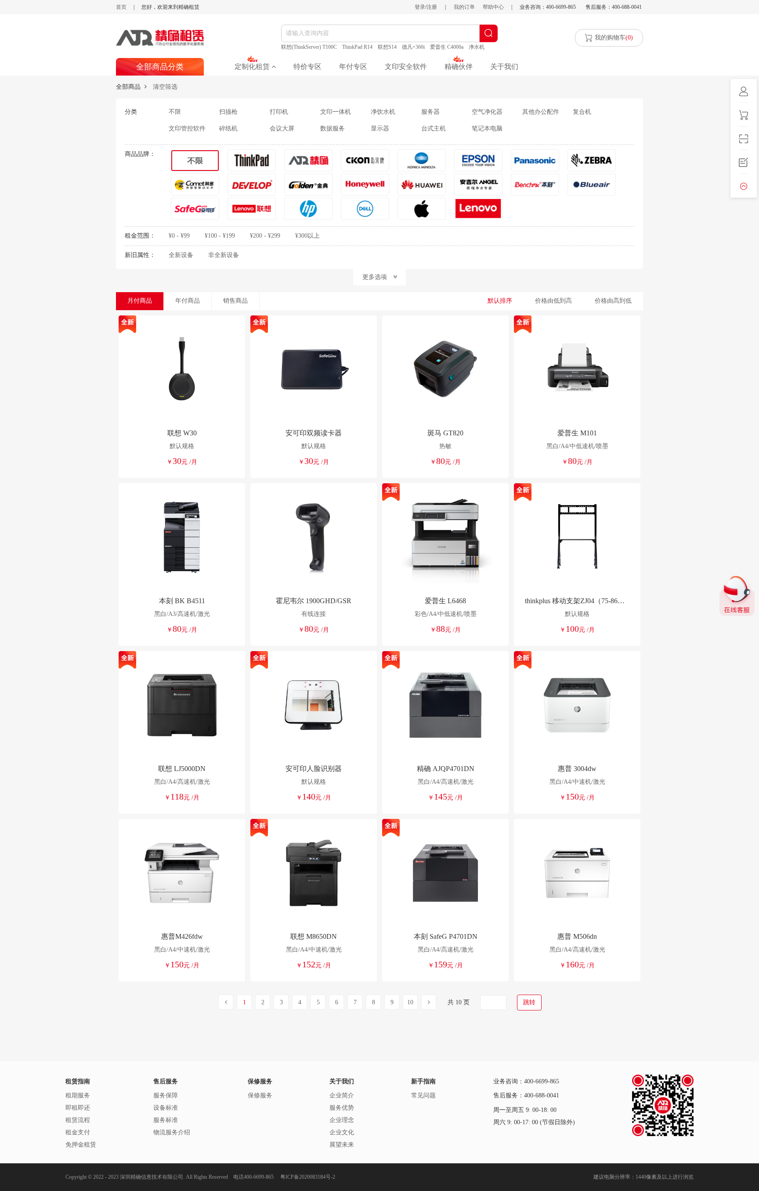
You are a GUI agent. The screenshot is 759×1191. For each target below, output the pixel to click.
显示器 (380, 128)
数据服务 (332, 128)
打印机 (279, 112)
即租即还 (77, 1107)
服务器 (430, 112)
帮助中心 (493, 7)
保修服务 (260, 1095)
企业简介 (341, 1095)
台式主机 (433, 128)
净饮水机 (383, 112)
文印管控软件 (187, 128)
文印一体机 (335, 112)
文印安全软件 (406, 66)
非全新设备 (223, 255)
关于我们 (504, 66)
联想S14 (387, 47)
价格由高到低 (613, 300)
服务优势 (341, 1107)
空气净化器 (487, 112)
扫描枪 (228, 112)
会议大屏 (282, 128)
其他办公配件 (540, 112)
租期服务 (77, 1095)
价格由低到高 (553, 300)
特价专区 (307, 66)
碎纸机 (228, 128)
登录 (420, 7)
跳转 (529, 1002)
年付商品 (187, 300)
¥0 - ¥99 (179, 235)
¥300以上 (307, 235)
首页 (121, 7)
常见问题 (423, 1095)
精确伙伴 (459, 66)
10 (410, 1002)
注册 (431, 7)
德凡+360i (413, 47)
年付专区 (353, 66)
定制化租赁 (253, 66)
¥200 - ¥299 (265, 235)
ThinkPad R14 (357, 47)
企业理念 (341, 1120)
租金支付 (77, 1132)
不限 (175, 112)
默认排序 (500, 300)
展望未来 (341, 1144)
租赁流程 (77, 1120)
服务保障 (165, 1095)
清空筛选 (165, 86)
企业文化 (341, 1132)
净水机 (476, 47)
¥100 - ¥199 (220, 235)
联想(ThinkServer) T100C (309, 47)
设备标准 (165, 1107)
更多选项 (377, 277)
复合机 (582, 112)
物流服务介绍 (171, 1132)
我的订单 (464, 7)
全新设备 (181, 255)
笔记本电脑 (487, 128)
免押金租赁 (80, 1144)
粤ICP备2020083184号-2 (307, 1177)
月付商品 (139, 300)
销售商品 (235, 300)
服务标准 (165, 1120)
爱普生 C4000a (446, 47)
